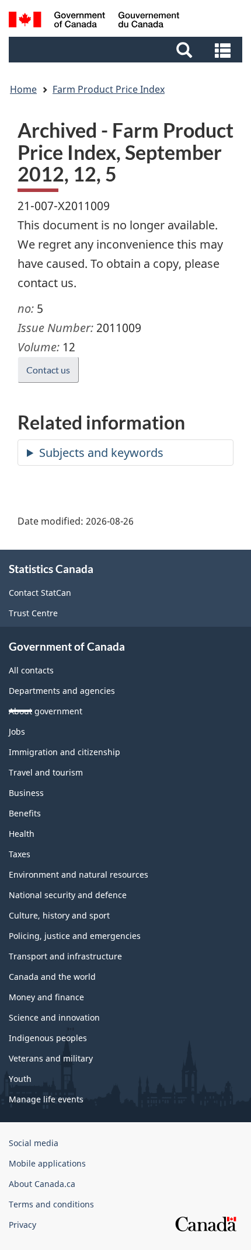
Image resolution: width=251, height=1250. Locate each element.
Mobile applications (47, 1163)
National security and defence (68, 894)
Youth (20, 1078)
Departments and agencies (62, 690)
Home (23, 89)
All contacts (31, 670)
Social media (33, 1142)
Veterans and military (51, 1058)
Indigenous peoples (48, 1037)
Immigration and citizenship (64, 751)
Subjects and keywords (101, 452)
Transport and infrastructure (65, 956)
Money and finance (46, 997)
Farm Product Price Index (109, 89)
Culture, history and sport (59, 915)
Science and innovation (54, 1017)
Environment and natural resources (78, 874)
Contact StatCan (40, 592)
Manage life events (46, 1099)
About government (45, 711)
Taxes (19, 854)
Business (26, 792)
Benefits (25, 813)
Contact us (48, 369)
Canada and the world (52, 976)
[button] (127, 49)
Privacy (22, 1224)
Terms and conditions (51, 1204)
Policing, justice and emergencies (75, 935)
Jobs (17, 731)
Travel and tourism (46, 772)
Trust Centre (33, 613)
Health (21, 833)
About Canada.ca (42, 1183)
